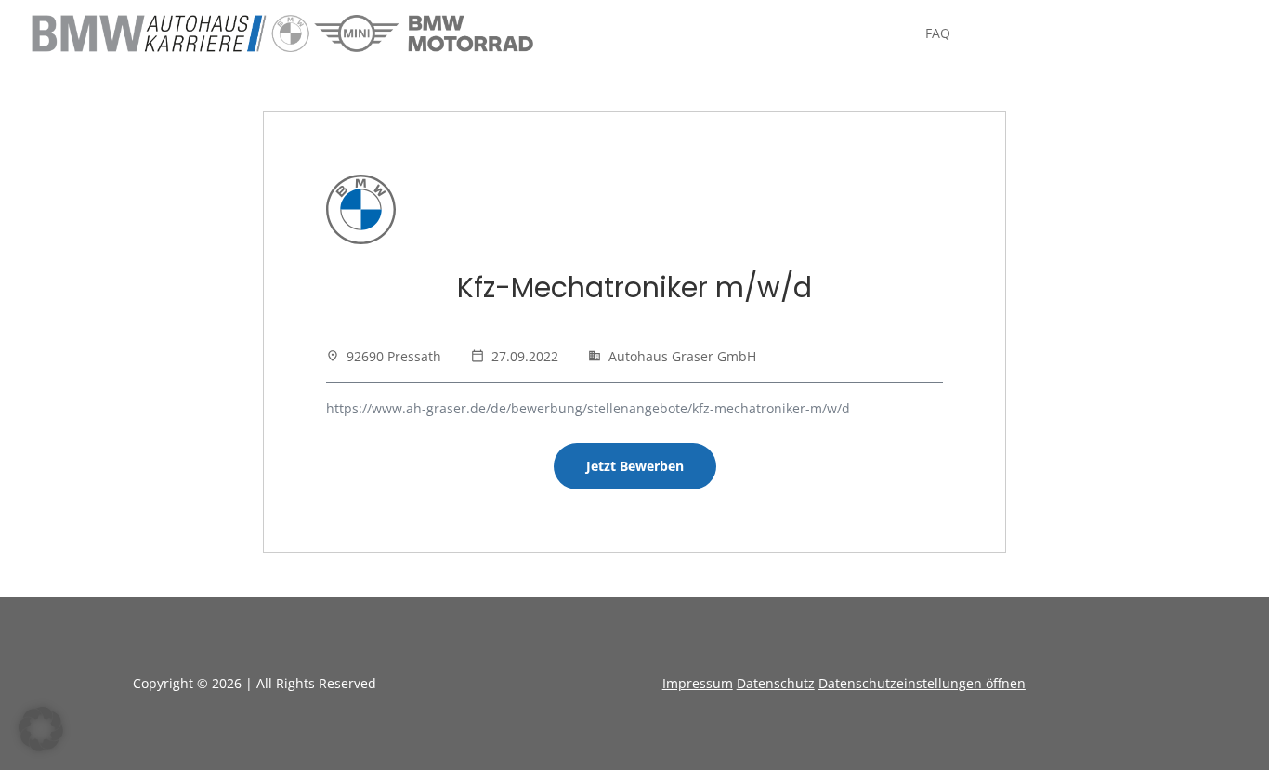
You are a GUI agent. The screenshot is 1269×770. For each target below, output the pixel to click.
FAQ (937, 34)
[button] (41, 729)
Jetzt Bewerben (635, 466)
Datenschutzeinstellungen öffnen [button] (922, 683)
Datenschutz (776, 683)
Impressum (697, 683)
